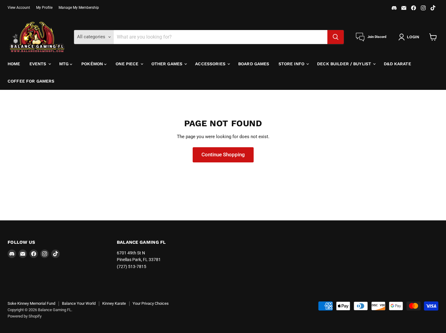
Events (38, 63)
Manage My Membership (79, 7)
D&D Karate (397, 63)
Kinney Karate (114, 303)
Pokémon (92, 63)
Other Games (167, 63)
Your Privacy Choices (151, 303)
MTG (64, 63)
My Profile (44, 7)
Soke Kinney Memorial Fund (31, 303)
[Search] (335, 37)
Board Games (253, 63)
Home (14, 63)
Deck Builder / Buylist (344, 63)
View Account (19, 7)
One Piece (128, 63)
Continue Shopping (223, 154)
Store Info (292, 63)
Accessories (211, 63)
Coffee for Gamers (31, 81)
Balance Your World (79, 303)
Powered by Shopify (25, 316)
